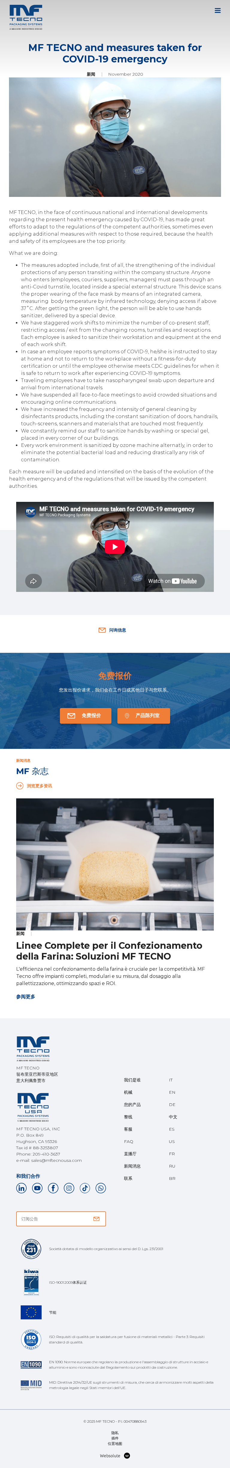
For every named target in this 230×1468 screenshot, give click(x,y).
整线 (128, 1117)
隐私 (115, 1432)
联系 (128, 1178)
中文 (173, 1117)
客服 (128, 1129)
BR (172, 1178)
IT (170, 1080)
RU (172, 1166)
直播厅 (130, 1153)
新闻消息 (132, 1166)
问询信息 (117, 630)
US (172, 1141)
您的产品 (132, 1104)
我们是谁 (132, 1080)
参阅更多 (25, 996)
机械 (128, 1092)
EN (172, 1092)
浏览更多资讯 (39, 785)
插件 (115, 1438)
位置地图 (115, 1443)
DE (172, 1104)
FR (172, 1153)
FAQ (128, 1141)
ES (172, 1129)
